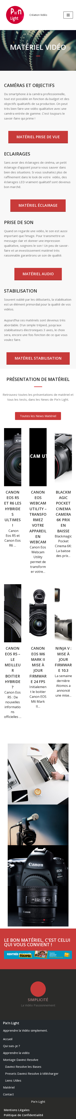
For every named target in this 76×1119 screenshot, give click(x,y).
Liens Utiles (13, 1080)
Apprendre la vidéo (16, 1053)
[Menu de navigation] (68, 15)
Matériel (9, 1087)
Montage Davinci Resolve (20, 1060)
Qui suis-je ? (11, 1046)
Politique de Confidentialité (23, 1115)
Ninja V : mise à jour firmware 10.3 (63, 659)
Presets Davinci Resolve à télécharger (32, 1073)
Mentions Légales (17, 1110)
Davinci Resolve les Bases (23, 1067)
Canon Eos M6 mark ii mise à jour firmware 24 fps (37, 665)
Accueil (7, 1039)
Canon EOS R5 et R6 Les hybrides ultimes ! (12, 509)
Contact (8, 1094)
